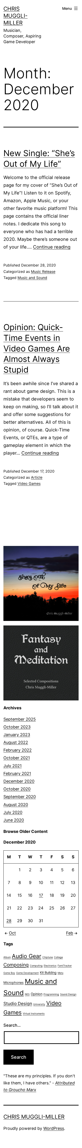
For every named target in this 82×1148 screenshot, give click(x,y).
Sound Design (68, 994)
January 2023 (16, 734)
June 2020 (13, 820)
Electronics (50, 965)
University (39, 1004)
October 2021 (16, 757)
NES (27, 994)
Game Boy (9, 972)
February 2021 (17, 773)
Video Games (29, 483)
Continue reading (51, 247)
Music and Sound (32, 277)
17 (41, 895)
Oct (12, 933)
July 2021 (12, 765)
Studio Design (17, 1003)
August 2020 (15, 804)
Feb (69, 933)
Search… (12, 1025)
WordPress (53, 1128)
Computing (36, 965)
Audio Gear (26, 956)
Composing (16, 965)
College (58, 957)
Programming (51, 994)
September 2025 (19, 719)
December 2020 (18, 781)
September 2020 (19, 796)
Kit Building (48, 972)
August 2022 (15, 742)
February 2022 (17, 750)
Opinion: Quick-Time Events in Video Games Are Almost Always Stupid (36, 348)
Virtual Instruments (34, 1013)
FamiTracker (65, 965)
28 (8, 920)
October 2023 (17, 727)
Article (36, 477)
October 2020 (17, 789)
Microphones (13, 982)
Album (7, 957)
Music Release (43, 271)
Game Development (27, 972)
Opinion (36, 994)
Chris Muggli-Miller (15, 15)
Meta (60, 972)
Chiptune (47, 957)
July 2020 (12, 812)
